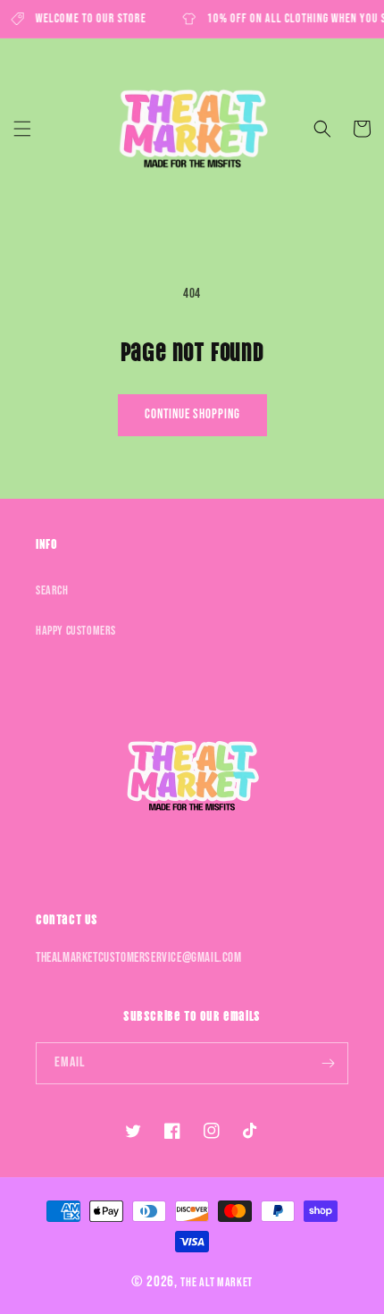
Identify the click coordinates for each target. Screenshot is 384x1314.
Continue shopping (192, 414)
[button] (22, 128)
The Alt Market (216, 1282)
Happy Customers (76, 630)
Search (52, 590)
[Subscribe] (327, 1063)
